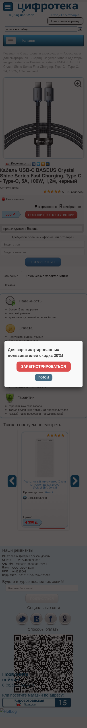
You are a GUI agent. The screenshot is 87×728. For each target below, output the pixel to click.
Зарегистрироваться (43, 366)
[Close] (83, 341)
